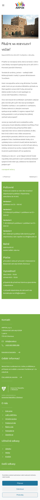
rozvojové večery (8, 169)
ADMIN (8, 55)
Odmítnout (20, 489)
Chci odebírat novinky (9, 377)
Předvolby (20, 495)
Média (7, 452)
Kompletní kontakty (9, 352)
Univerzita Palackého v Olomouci (12, 397)
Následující (33, 177)
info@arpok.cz (30, 236)
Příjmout (20, 483)
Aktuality (31, 55)
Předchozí (6, 177)
